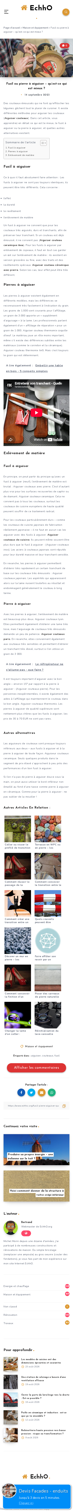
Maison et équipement (35, 27)
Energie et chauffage (16, 1286)
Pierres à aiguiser (18, 151)
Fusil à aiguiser (17, 147)
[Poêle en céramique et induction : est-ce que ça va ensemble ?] (11, 1417)
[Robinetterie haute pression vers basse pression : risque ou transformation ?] (11, 1435)
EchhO (39, 8)
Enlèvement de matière (21, 155)
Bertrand (26, 1222)
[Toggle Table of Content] (42, 143)
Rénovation (10, 1315)
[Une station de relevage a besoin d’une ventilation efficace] (11, 1382)
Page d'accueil (12, 27)
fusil (57, 1055)
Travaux (8, 1323)
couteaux (47, 1055)
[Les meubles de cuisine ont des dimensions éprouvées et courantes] (11, 1364)
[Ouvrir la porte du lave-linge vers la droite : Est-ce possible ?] (11, 1400)
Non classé (10, 1306)
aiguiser (36, 1055)
